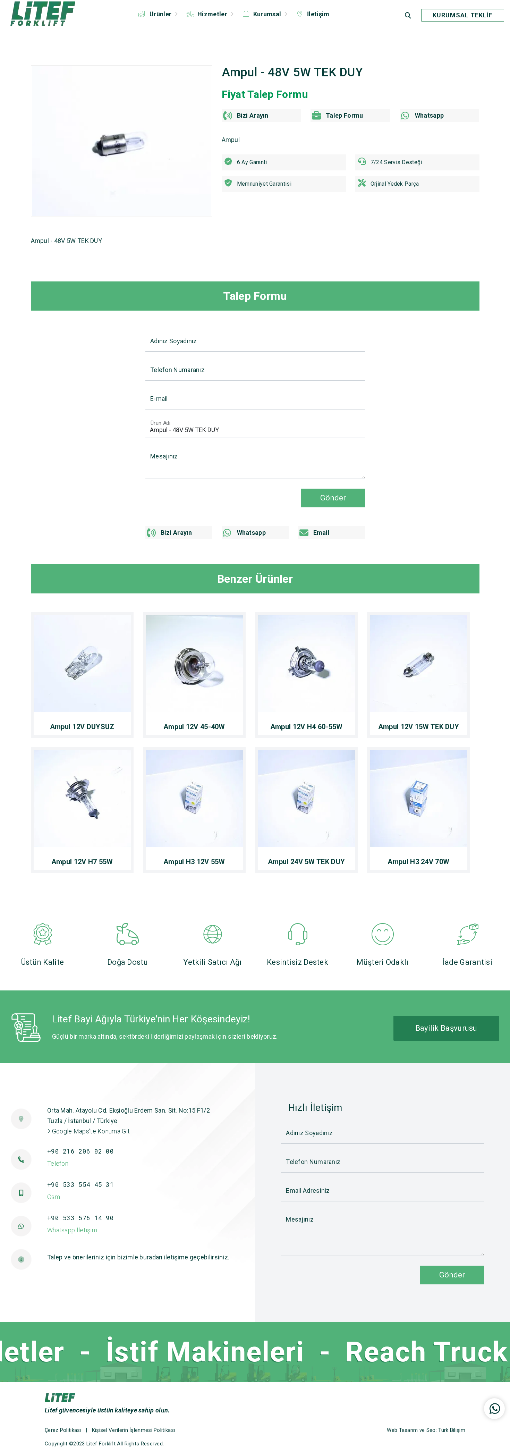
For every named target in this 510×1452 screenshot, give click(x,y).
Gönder (333, 497)
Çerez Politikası (63, 1430)
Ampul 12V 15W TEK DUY (418, 727)
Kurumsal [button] (267, 14)
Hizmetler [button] (212, 14)
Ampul (231, 139)
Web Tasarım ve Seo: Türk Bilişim (426, 1430)
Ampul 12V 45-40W (194, 727)
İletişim (318, 14)
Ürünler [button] (160, 14)
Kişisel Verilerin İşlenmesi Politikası (133, 1430)
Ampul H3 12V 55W (194, 862)
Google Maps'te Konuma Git (90, 1131)
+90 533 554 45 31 (80, 1184)
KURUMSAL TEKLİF (463, 15)
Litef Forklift (101, 1444)
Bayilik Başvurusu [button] (446, 1028)
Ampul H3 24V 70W (418, 862)
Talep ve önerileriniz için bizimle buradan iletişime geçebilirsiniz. (138, 1257)
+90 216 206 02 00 (80, 1151)
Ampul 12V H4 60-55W (306, 727)
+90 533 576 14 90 (80, 1218)
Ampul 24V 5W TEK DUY (306, 862)
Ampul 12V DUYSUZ (82, 727)
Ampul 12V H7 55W (82, 862)
